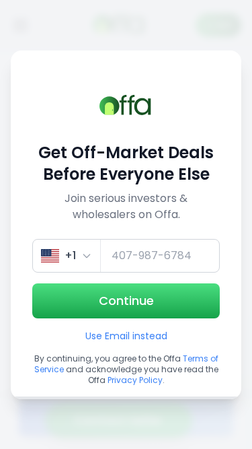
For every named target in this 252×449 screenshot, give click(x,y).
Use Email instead (126, 336)
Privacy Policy (135, 380)
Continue (126, 300)
